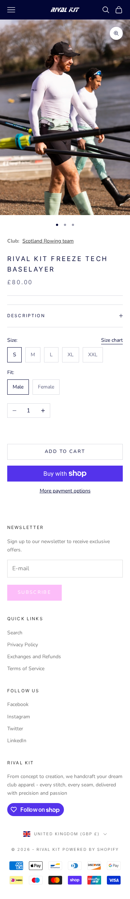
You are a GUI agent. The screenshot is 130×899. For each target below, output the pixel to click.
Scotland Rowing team (48, 241)
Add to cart (65, 451)
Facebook (18, 704)
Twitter (15, 728)
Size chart (112, 340)
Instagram (18, 716)
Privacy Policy (22, 644)
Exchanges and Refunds (34, 656)
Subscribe (34, 592)
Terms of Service (25, 668)
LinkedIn (16, 740)
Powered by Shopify (90, 849)
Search (14, 632)
